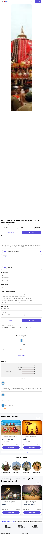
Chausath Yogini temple (37, 472)
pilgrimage (19, 314)
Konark (20, 327)
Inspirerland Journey (21, 343)
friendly (32, 314)
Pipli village (13, 327)
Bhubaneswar (5, 327)
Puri (31, 327)
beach (4, 314)
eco (26, 314)
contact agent (11, 232)
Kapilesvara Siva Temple (16, 472)
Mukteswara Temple (5, 472)
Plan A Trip (38, 1)
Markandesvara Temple (26, 472)
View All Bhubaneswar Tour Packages (21, 452)
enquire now (31, 232)
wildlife (11, 314)
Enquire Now (11, 447)
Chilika (26, 327)
